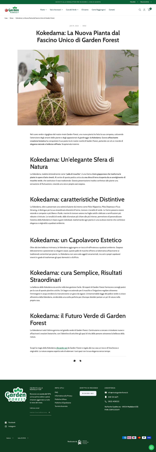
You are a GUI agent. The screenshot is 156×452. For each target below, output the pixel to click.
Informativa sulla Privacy (63, 396)
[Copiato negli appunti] (80, 361)
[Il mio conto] (144, 10)
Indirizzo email (34, 408)
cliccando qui (62, 348)
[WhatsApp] (75, 361)
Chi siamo (85, 10)
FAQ (56, 392)
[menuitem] (43, 9)
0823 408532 (113, 401)
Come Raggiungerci (99, 10)
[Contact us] (151, 447)
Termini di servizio (61, 406)
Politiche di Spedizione (63, 403)
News (11, 18)
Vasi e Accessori (55, 10)
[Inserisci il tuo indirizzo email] (49, 412)
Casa (6, 18)
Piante (42, 10)
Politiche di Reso (61, 399)
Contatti (112, 10)
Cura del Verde (71, 10)
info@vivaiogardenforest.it (118, 392)
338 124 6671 (113, 397)
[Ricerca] (140, 10)
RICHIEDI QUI (88, 393)
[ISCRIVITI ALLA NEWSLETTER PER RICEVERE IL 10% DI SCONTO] (78, 2)
